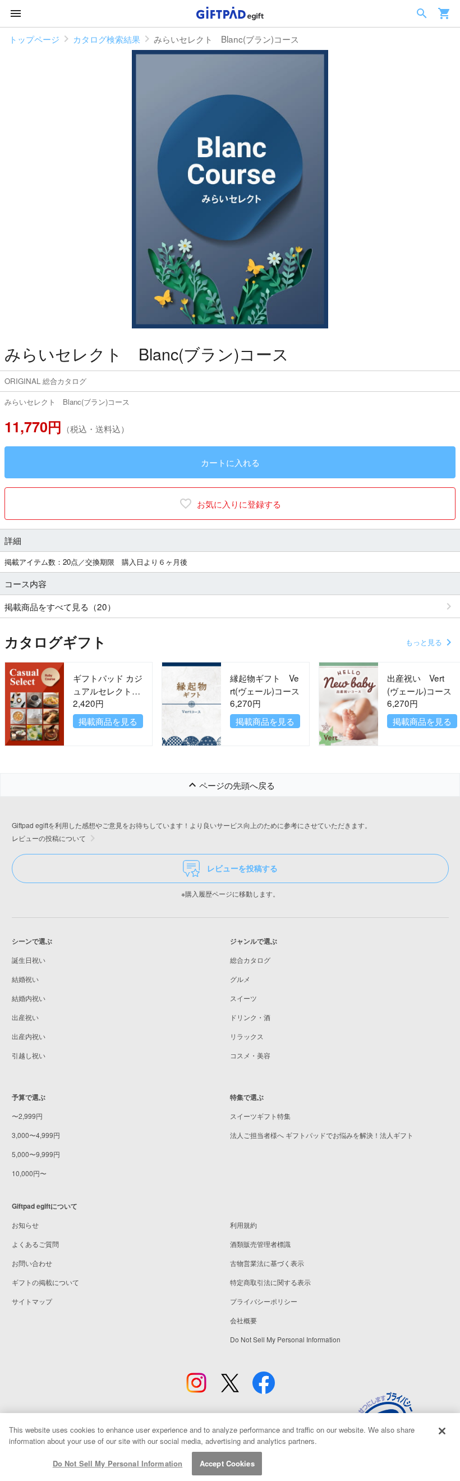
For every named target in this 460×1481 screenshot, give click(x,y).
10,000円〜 (29, 1173)
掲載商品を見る (108, 721)
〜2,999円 (27, 1116)
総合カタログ (250, 960)
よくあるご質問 (35, 1244)
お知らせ (25, 1224)
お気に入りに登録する (239, 503)
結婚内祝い (28, 998)
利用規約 (243, 1224)
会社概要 (243, 1320)
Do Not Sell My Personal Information (118, 1463)
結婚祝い (25, 979)
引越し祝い (28, 1055)
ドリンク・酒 (250, 1017)
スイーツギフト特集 (260, 1116)
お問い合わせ (32, 1263)
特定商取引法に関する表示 (270, 1282)
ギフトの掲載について (45, 1282)
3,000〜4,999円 (36, 1135)
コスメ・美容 (250, 1055)
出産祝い (25, 1017)
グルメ (240, 979)
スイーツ (243, 998)
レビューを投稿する (242, 868)
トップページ (34, 39)
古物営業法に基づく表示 (267, 1263)
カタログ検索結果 (106, 39)
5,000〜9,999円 (36, 1154)
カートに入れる (230, 462)
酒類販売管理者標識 (260, 1244)
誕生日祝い (28, 960)
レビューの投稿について (49, 838)
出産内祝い (28, 1036)
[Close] (442, 1431)
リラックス (247, 1036)
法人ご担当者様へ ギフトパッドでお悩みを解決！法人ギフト (321, 1135)
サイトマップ (32, 1301)
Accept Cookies (227, 1463)
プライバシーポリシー (263, 1301)
